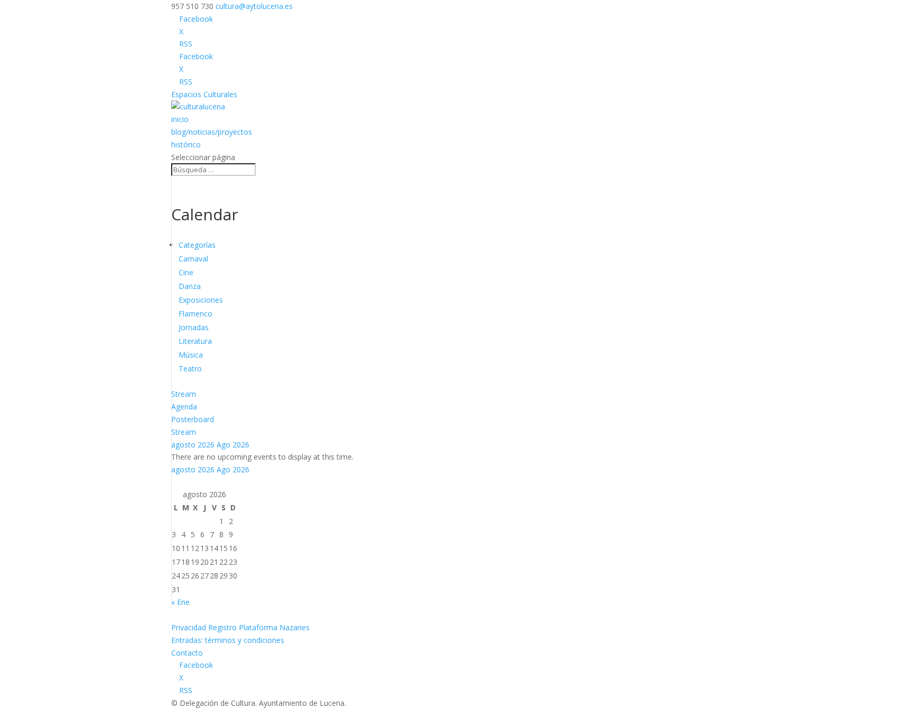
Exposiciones (201, 300)
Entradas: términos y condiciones (227, 640)
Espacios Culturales (204, 94)
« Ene (180, 602)
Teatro (190, 368)
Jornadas (194, 327)
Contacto (187, 653)
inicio (180, 119)
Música (191, 355)
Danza (190, 286)
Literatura (195, 341)
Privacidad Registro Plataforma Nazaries (240, 627)
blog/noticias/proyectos (211, 132)
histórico (186, 144)
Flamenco (195, 314)
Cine (186, 272)
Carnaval (193, 259)
